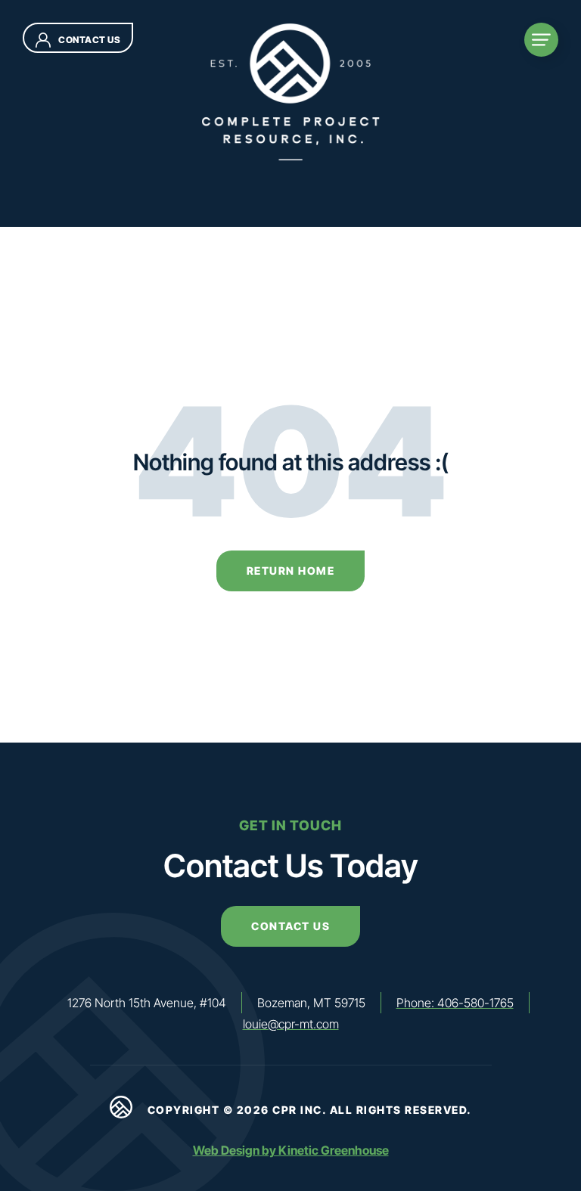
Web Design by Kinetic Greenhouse (291, 1150)
